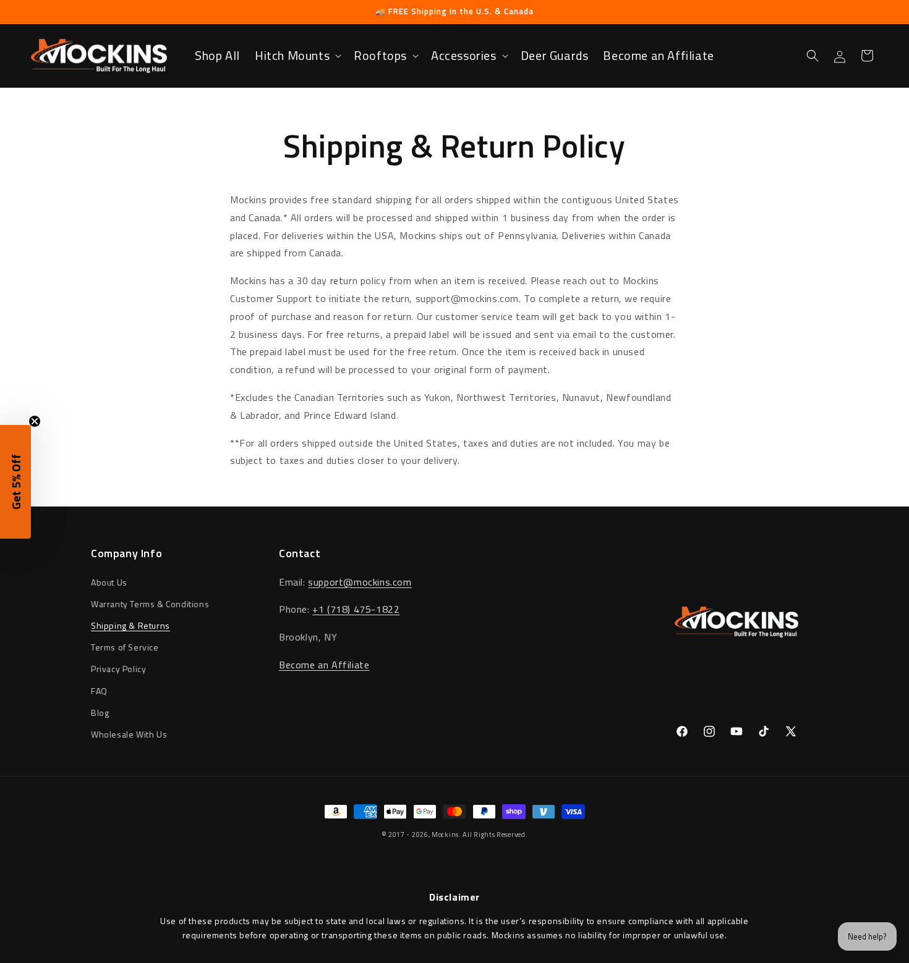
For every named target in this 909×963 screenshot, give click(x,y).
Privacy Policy (118, 668)
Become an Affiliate (324, 664)
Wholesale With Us (129, 734)
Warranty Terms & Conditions (150, 603)
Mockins (445, 834)
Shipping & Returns (130, 625)
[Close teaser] (34, 421)
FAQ (99, 690)
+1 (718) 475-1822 (355, 609)
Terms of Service (125, 647)
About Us (109, 582)
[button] (296, 55)
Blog (100, 712)
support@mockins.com (359, 581)
